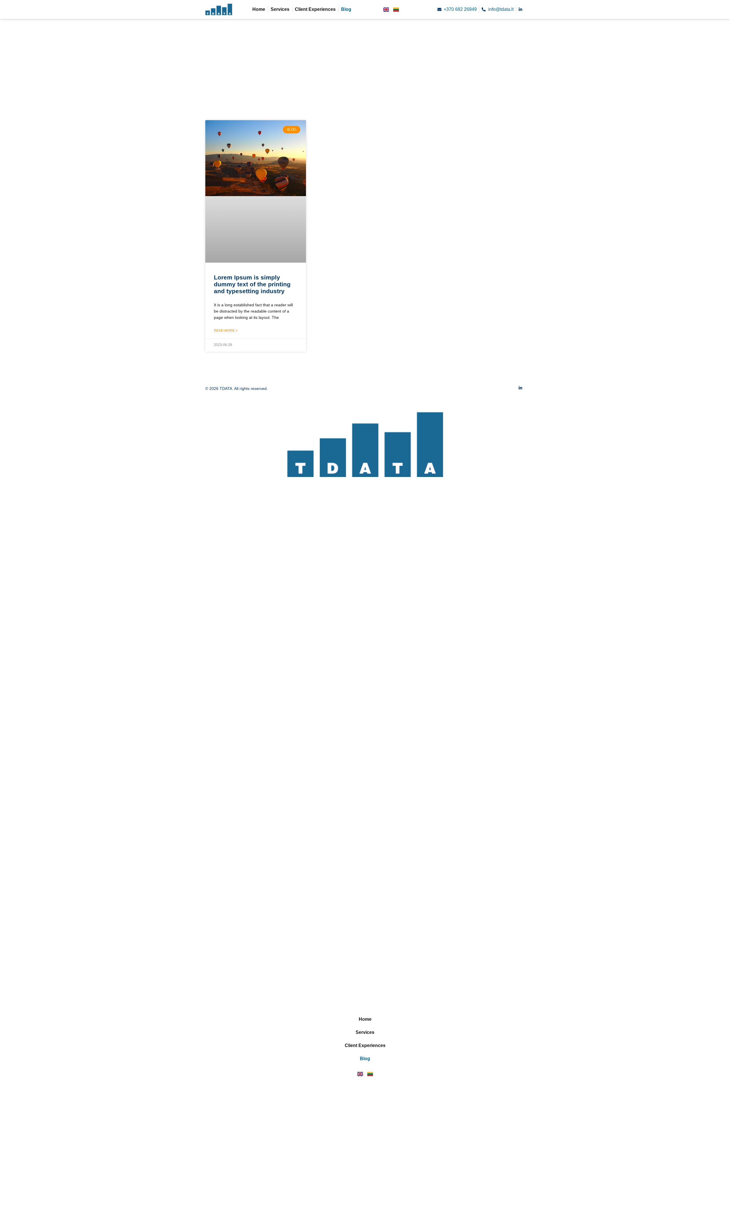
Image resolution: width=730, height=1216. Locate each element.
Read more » (226, 331)
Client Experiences (315, 9)
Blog (346, 9)
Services (280, 9)
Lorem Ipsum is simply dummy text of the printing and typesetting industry (252, 284)
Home (258, 9)
